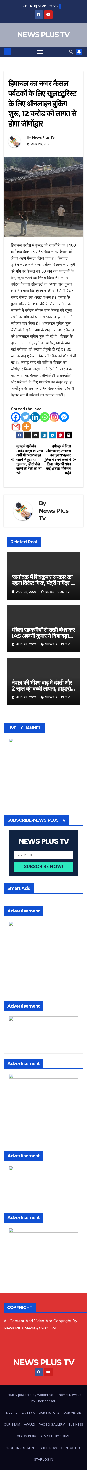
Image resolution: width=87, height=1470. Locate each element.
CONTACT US (71, 1448)
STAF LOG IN (43, 1459)
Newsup (75, 1395)
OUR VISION (72, 1412)
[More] (26, 426)
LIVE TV (12, 1412)
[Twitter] (25, 417)
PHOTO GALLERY (52, 1424)
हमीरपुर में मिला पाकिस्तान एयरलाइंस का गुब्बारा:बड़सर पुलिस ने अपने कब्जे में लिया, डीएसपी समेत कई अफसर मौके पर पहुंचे (57, 459)
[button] (71, 51)
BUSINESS (76, 1424)
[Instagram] (54, 417)
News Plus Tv (43, 137)
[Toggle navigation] (40, 52)
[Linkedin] (35, 417)
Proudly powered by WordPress (30, 1395)
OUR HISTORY (49, 1412)
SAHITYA (28, 1412)
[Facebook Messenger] (64, 417)
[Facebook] (16, 417)
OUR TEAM (12, 1424)
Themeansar (45, 1401)
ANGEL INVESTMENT (20, 1448)
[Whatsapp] (45, 417)
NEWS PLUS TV (43, 34)
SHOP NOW (48, 1448)
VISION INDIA (26, 1436)
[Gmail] (16, 426)
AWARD (29, 1424)
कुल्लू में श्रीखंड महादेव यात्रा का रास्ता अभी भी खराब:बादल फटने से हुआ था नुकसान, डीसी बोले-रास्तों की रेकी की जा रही (30, 459)
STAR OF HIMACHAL (55, 1436)
